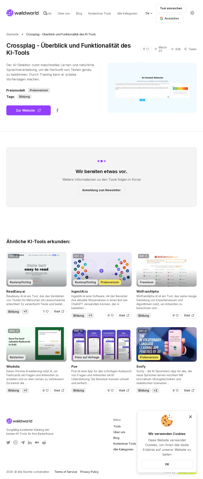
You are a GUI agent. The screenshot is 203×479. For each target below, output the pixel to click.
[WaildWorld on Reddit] (44, 442)
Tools (117, 426)
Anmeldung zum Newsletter (101, 190)
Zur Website (25, 110)
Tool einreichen (171, 8)
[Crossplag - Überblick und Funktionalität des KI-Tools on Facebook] (57, 110)
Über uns (119, 432)
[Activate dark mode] (192, 13)
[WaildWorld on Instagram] (15, 442)
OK (167, 464)
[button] (169, 18)
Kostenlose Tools (124, 443)
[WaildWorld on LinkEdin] (30, 442)
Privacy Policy (89, 471)
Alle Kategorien (123, 449)
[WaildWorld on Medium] (37, 442)
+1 (25, 311)
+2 (155, 390)
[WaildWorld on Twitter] (8, 442)
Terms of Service (66, 471)
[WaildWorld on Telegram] (23, 442)
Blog (116, 437)
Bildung (24, 96)
